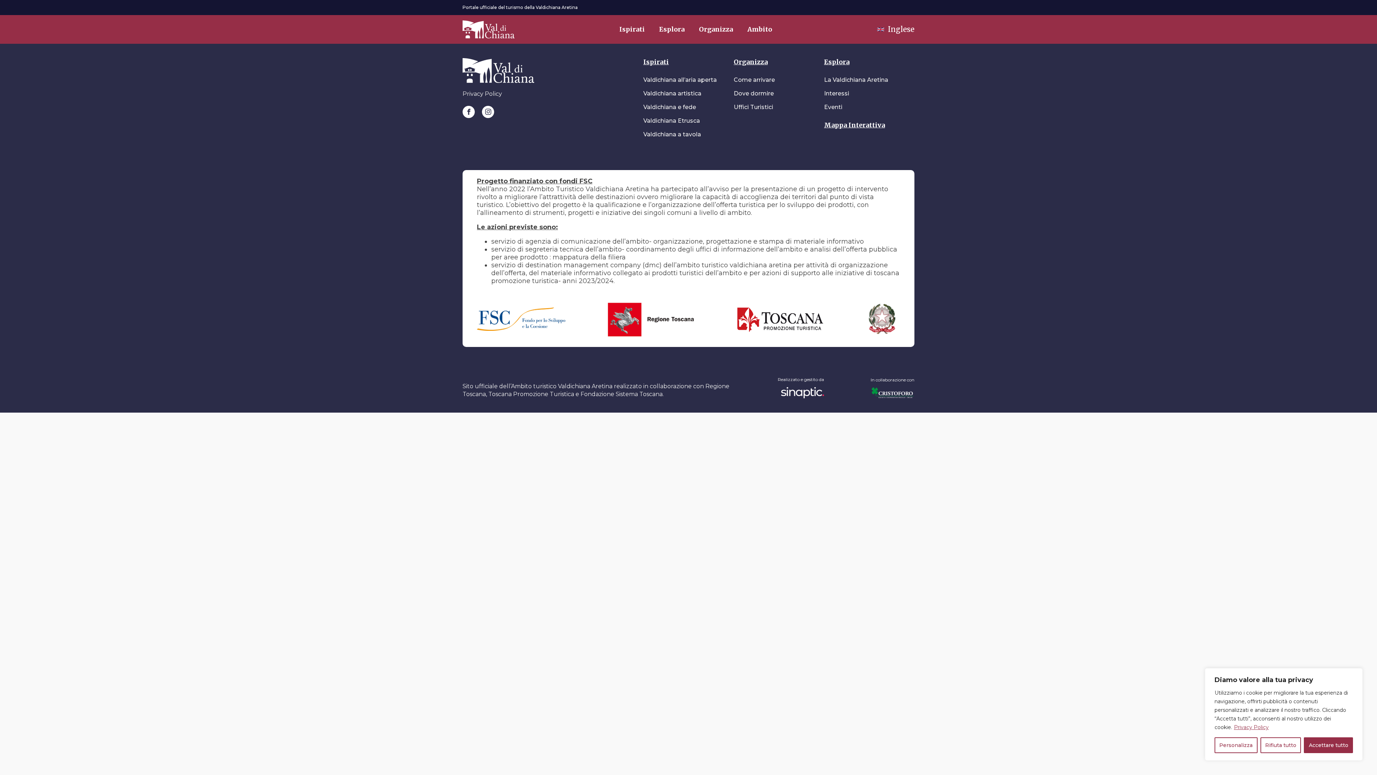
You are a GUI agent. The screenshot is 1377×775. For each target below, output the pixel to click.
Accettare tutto (1328, 745)
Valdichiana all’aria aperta (680, 79)
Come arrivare (754, 79)
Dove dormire (754, 93)
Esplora (672, 29)
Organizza (716, 29)
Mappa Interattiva (854, 125)
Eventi (833, 107)
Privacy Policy (1251, 727)
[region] (1284, 714)
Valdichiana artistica (672, 93)
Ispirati (632, 29)
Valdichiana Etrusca (671, 120)
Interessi (836, 93)
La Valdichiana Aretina (856, 79)
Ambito (759, 29)
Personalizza (1236, 745)
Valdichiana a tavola (672, 134)
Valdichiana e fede (669, 107)
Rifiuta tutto (1280, 745)
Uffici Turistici (753, 107)
